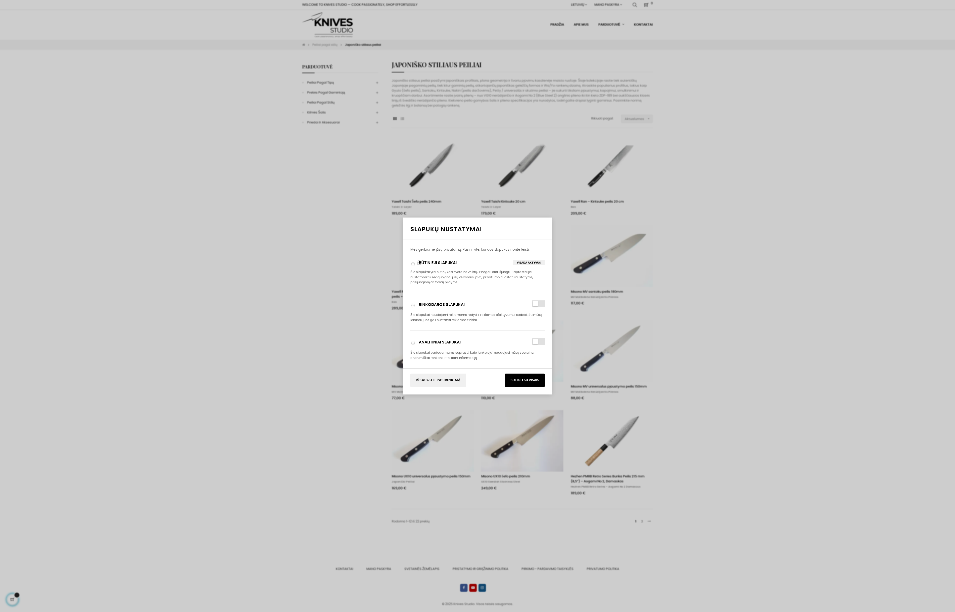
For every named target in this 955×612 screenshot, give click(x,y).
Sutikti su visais (525, 380)
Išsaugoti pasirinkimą (438, 380)
